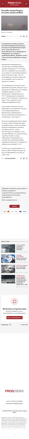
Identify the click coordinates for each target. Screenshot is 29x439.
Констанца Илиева (10, 158)
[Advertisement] (14, 358)
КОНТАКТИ (14, 401)
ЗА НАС (8, 401)
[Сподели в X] (27, 36)
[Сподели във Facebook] (24, 36)
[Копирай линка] (21, 36)
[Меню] (26, 3)
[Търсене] (2, 3)
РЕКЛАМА (20, 401)
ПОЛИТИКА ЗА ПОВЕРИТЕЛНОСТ (14, 403)
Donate (14, 206)
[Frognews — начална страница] (14, 391)
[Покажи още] (14, 435)
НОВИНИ (3, 36)
